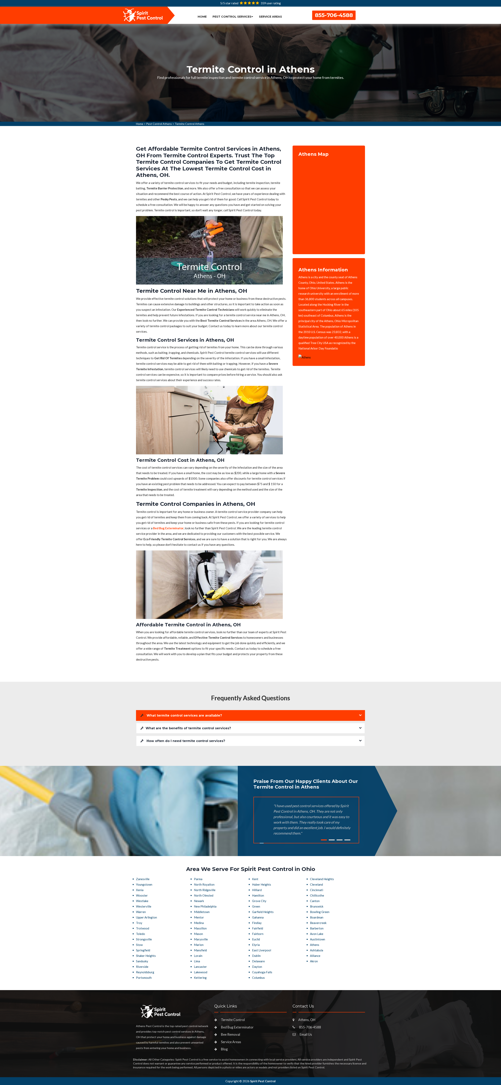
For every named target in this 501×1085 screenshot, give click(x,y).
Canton (315, 901)
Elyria (256, 944)
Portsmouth (144, 977)
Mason (198, 934)
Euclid (256, 939)
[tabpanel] (250, 73)
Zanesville (143, 879)
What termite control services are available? (184, 715)
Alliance (315, 955)
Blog (224, 1049)
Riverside (142, 966)
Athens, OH (306, 1020)
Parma (198, 879)
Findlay (257, 923)
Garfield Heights (263, 912)
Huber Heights (261, 884)
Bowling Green (319, 912)
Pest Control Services (232, 16)
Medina (199, 923)
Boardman (316, 917)
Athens (314, 944)
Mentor (199, 917)
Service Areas (270, 16)
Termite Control (233, 1020)
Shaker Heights (146, 955)
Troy (139, 923)
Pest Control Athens (159, 123)
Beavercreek (318, 923)
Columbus (258, 977)
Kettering (200, 977)
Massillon (200, 928)
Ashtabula (316, 950)
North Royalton (204, 884)
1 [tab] (324, 839)
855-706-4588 (334, 15)
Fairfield (257, 928)
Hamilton (258, 895)
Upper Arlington (146, 917)
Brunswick (316, 906)
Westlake (142, 901)
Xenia (139, 890)
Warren (141, 912)
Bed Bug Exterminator (237, 1027)
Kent (255, 879)
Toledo (140, 934)
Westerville (143, 906)
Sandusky (142, 961)
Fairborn (257, 934)
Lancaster (200, 966)
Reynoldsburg (145, 972)
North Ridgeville (204, 890)
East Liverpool (261, 950)
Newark (199, 901)
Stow (139, 944)
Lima (197, 961)
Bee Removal (230, 1034)
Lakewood (200, 972)
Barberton (316, 928)
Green (256, 906)
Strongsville (144, 939)
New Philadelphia (205, 906)
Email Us (306, 1034)
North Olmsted (203, 895)
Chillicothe (317, 895)
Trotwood (142, 928)
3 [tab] (339, 839)
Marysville (201, 939)
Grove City (259, 901)
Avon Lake (316, 934)
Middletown (202, 912)
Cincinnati (316, 890)
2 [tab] (332, 839)
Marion (199, 944)
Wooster (142, 895)
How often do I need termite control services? (185, 741)
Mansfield (200, 950)
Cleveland (316, 884)
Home (202, 16)
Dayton (257, 966)
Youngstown (144, 884)
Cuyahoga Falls (262, 972)
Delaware (258, 961)
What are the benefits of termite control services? (188, 728)
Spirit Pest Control (263, 1081)
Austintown (317, 939)
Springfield (143, 950)
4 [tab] (347, 839)
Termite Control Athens (189, 123)
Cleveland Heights (322, 879)
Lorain (198, 955)
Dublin (256, 955)
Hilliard (257, 890)
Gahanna (258, 917)
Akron (314, 961)
